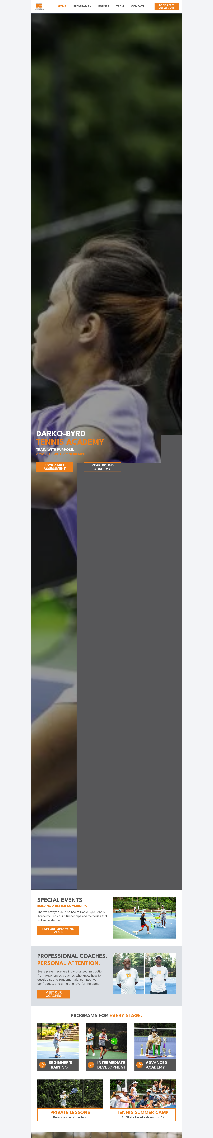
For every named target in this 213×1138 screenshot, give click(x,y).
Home (62, 6)
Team (120, 6)
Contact (137, 6)
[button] (82, 7)
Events (103, 6)
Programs (81, 6)
